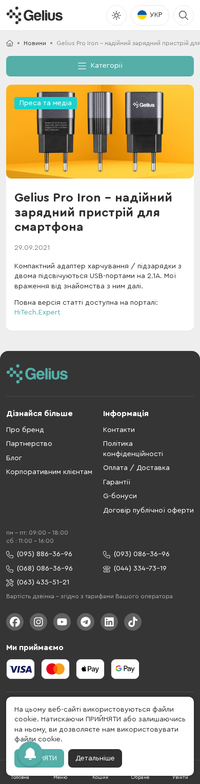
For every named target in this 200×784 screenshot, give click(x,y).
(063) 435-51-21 (43, 582)
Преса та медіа (45, 103)
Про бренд (25, 430)
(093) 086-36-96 (142, 554)
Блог (14, 458)
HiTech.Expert (37, 312)
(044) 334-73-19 (140, 568)
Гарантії (116, 482)
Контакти (119, 430)
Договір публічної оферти (148, 510)
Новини (35, 43)
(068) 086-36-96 (45, 568)
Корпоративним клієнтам (49, 472)
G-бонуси (120, 496)
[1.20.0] (34, 15)
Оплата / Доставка (136, 468)
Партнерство (29, 443)
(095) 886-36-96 (44, 554)
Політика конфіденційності (133, 449)
